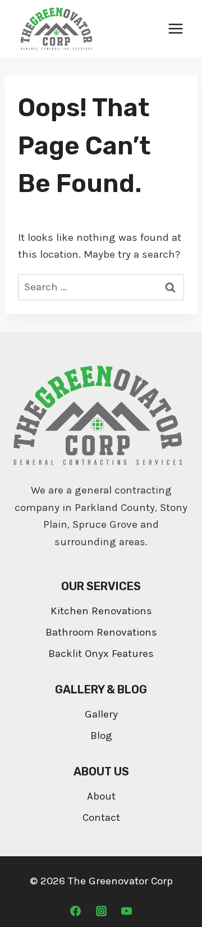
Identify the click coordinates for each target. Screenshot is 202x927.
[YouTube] (126, 910)
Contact (101, 817)
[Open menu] (175, 28)
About (101, 796)
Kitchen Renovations (101, 611)
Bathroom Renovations (101, 632)
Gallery (101, 714)
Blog (101, 735)
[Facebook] (75, 910)
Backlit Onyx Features (101, 653)
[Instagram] (101, 910)
